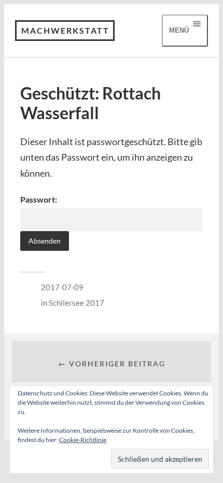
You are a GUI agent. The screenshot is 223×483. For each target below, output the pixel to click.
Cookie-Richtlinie (82, 440)
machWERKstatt (65, 30)
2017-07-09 (62, 287)
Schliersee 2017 (76, 302)
